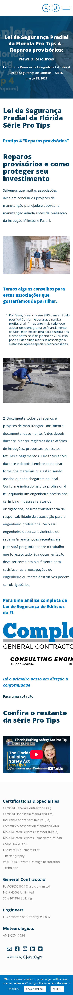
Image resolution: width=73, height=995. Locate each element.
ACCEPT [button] (57, 989)
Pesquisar (69, 12)
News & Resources (36, 59)
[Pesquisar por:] (36, 12)
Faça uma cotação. (18, 696)
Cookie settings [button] (35, 989)
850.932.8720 (56, 8)
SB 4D (59, 73)
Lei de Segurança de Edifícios (30, 73)
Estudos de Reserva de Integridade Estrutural (36, 67)
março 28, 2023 (36, 78)
